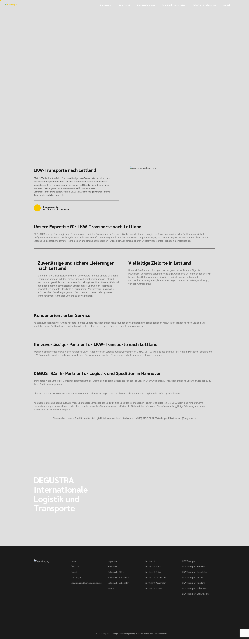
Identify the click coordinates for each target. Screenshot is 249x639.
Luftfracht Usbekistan (155, 577)
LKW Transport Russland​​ (193, 582)
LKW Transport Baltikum (193, 566)
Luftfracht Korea (153, 566)
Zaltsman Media (160, 633)
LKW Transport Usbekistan (194, 588)
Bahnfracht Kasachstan (118, 577)
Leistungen (76, 577)
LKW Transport (189, 561)
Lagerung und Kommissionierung (86, 582)
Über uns (75, 566)
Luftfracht (150, 561)
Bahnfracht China (116, 571)
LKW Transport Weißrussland (195, 593)
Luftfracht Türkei (153, 588)
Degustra (106, 633)
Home (73, 561)
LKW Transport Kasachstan (194, 571)
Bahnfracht (113, 566)
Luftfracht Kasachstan (155, 582)
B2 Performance (142, 633)
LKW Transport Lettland (193, 577)
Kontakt (74, 571)
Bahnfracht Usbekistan (118, 582)
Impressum (113, 561)
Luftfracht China (153, 571)
